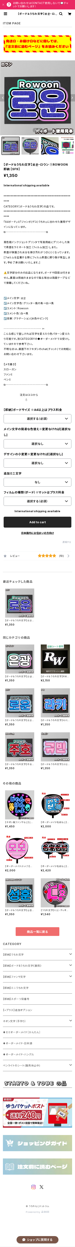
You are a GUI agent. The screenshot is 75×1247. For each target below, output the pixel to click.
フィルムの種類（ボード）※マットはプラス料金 (34, 492)
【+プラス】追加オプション (17, 1010)
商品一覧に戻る (37, 932)
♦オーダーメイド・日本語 (17, 1043)
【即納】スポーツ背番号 (16, 998)
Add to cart (37, 522)
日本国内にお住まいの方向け (37, 533)
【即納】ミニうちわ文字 (16, 987)
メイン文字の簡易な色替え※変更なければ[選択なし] (37, 432)
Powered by (33, 1212)
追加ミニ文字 (13, 473)
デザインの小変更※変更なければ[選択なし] (33, 454)
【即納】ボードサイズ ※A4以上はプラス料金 (33, 410)
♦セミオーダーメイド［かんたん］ (22, 1032)
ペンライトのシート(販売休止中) (21, 1065)
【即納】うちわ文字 (13, 954)
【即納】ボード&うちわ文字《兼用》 (22, 965)
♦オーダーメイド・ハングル (18, 1054)
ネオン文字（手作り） (14, 1021)
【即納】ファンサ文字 (14, 976)
